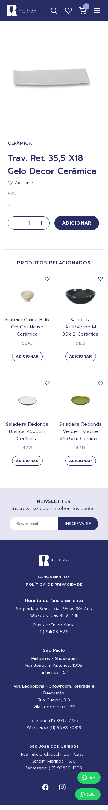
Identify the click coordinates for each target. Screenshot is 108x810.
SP (92, 777)
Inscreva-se (78, 524)
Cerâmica (20, 143)
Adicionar (77, 223)
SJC (91, 794)
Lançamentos (54, 576)
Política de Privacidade (54, 584)
